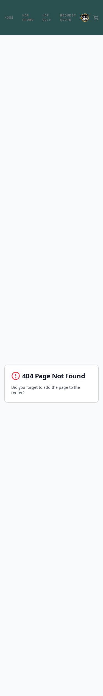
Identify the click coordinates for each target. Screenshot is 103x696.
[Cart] (96, 17)
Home (8, 17)
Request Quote (68, 17)
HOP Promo (28, 17)
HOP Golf (46, 17)
